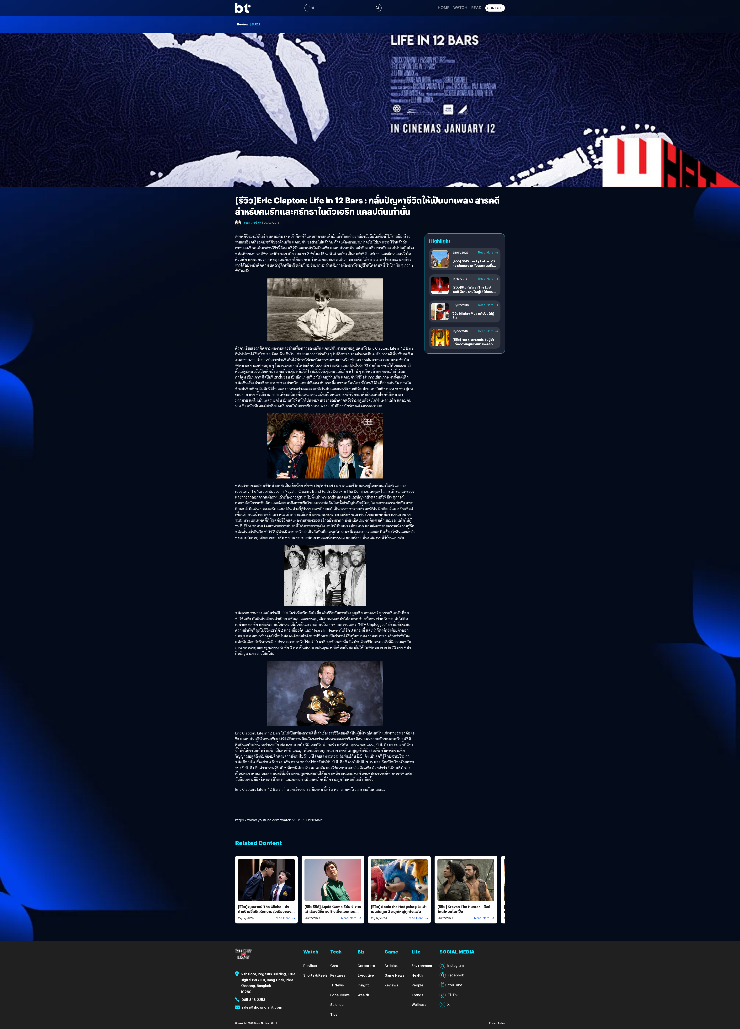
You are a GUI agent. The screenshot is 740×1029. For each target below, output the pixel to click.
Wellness (419, 1004)
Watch (460, 7)
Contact (495, 8)
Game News (394, 975)
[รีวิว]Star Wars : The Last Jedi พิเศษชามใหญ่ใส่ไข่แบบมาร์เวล (472, 291)
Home (443, 7)
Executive (365, 975)
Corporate (366, 965)
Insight (363, 985)
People (417, 985)
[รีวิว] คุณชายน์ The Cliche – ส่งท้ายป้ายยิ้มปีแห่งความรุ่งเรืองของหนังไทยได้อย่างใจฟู (264, 911)
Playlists (310, 965)
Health (417, 975)
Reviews (391, 985)
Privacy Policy (497, 1023)
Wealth (363, 994)
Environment (422, 965)
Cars (334, 965)
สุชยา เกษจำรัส (252, 222)
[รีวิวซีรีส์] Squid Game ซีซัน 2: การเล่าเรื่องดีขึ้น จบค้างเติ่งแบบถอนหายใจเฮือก (332, 911)
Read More (486, 252)
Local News (340, 994)
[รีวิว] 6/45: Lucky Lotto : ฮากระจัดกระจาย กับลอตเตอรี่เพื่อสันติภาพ (475, 265)
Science (337, 1004)
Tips (333, 1014)
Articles (391, 965)
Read (476, 7)
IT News (337, 985)
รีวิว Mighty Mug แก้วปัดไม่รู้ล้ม (473, 315)
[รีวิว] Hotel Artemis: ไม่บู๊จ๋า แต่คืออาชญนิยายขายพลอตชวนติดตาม (473, 344)
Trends (417, 994)
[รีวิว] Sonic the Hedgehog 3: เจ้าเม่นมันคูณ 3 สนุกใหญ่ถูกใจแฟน (398, 909)
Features (337, 975)
